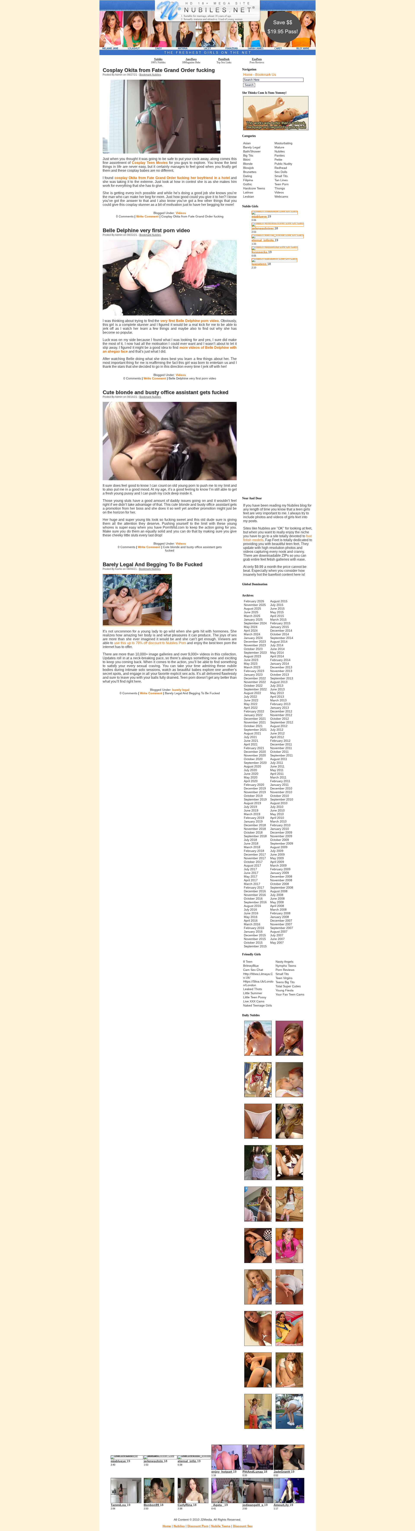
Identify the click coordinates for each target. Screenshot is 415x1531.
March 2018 (252, 847)
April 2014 (277, 656)
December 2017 (255, 854)
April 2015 (277, 616)
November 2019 (255, 792)
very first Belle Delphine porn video (189, 321)
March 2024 (252, 634)
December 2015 (255, 935)
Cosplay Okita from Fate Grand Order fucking (159, 70)
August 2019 (252, 803)
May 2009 (277, 858)
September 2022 (255, 689)
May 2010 (277, 814)
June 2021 (251, 740)
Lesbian (248, 196)
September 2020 (255, 762)
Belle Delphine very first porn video (146, 230)
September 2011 (281, 755)
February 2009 (280, 869)
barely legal (180, 689)
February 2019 (254, 817)
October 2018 (253, 832)
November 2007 (281, 924)
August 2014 (278, 641)
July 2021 (250, 737)
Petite (278, 159)
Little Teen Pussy (254, 997)
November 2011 (281, 748)
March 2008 (278, 909)
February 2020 (254, 784)
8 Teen (247, 961)
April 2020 (251, 781)
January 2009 (279, 873)
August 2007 (278, 931)
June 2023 (251, 660)
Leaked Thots (252, 989)
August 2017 (252, 865)
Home (247, 74)
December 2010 (281, 788)
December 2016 (255, 891)
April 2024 (251, 630)
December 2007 (281, 920)
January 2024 (253, 638)
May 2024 (250, 627)
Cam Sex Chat (253, 970)
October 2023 (253, 649)
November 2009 (281, 836)
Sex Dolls (281, 172)
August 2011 (278, 759)
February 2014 (280, 660)
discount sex (243, 1526)
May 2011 (277, 770)
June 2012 (277, 733)
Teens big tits (285, 982)
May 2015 (277, 612)
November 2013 (281, 671)
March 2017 (252, 884)
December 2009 (281, 832)
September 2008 (281, 887)
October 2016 (253, 898)
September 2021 (255, 729)
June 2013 (277, 689)
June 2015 (277, 608)
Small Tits (281, 176)
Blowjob (248, 168)
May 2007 (277, 942)
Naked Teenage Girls (257, 1005)
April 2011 (277, 773)
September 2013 (281, 678)
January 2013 (279, 707)
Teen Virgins (284, 978)
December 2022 (255, 678)
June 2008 (277, 898)
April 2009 (277, 862)
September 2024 (255, 623)
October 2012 (279, 718)
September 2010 (281, 799)
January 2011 (279, 784)
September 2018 (255, 836)
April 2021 (251, 744)
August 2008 (278, 891)
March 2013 (278, 700)
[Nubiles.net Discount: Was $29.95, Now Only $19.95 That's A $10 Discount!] (207, 54)
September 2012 (281, 722)
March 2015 (278, 619)
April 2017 (251, 880)
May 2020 (250, 777)
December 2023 (255, 641)
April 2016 (251, 920)
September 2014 (281, 638)
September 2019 (255, 799)
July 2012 (276, 729)
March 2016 (252, 924)
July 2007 (276, 935)
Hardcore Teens (254, 188)
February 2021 (254, 748)
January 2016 (253, 931)
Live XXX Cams (253, 1001)
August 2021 (252, 733)
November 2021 (255, 722)
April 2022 (251, 707)
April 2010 (277, 817)
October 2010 (279, 795)
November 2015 (255, 939)
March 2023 (252, 667)
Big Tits (248, 155)
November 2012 (281, 715)
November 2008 (281, 880)
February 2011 (280, 781)
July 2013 (276, 685)
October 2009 (279, 840)
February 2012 (280, 740)
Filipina (248, 180)
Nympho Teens (286, 965)
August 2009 (278, 847)
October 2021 (253, 726)
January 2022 (253, 715)
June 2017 (251, 873)
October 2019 (253, 795)
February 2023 (254, 671)
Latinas (248, 192)
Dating (247, 176)
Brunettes (249, 172)
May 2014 (277, 652)
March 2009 (278, 865)
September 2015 (255, 946)
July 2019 (250, 806)
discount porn (198, 1526)
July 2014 (276, 645)
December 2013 (281, 667)
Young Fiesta (285, 990)
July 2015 (276, 605)
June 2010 (277, 810)
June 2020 (251, 773)
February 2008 (280, 913)
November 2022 (255, 682)
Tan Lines (281, 180)
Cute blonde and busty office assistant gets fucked (165, 392)
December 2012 (281, 711)
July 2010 (276, 806)
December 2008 (281, 876)
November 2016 (255, 895)
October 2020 (253, 759)
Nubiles (158, 59)
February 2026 (254, 601)
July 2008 (276, 895)
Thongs (280, 188)
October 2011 (279, 751)
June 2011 (277, 766)
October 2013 (279, 674)
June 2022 (251, 700)
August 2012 (278, 726)
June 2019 (251, 810)
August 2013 (278, 682)
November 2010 (281, 792)
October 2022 (253, 685)
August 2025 (252, 608)
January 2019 (253, 821)
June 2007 (277, 939)
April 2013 (277, 696)
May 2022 (250, 704)
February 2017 (254, 887)
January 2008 (279, 917)
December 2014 (281, 630)
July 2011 (276, 762)
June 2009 (277, 854)
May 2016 (250, 917)
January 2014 (279, 663)
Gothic (247, 184)
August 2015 (278, 601)
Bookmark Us (265, 74)
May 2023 (250, 663)
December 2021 (255, 718)
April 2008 (277, 906)
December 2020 (255, 751)
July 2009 (276, 851)
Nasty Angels (284, 961)
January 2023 (253, 674)
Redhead (281, 168)
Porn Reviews (285, 970)
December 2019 (255, 788)
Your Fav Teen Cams (290, 994)
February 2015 (280, 623)
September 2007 (281, 928)
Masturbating (283, 143)
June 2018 (251, 843)
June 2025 (251, 612)
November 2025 (255, 605)
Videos (181, 213)
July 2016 (250, 909)
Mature (279, 147)
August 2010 (278, 803)
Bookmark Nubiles (150, 74)
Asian (247, 143)
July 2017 (250, 869)
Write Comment (147, 216)
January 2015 (279, 627)
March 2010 (278, 821)
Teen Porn (282, 184)
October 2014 (279, 634)
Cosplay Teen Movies (150, 163)
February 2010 (280, 825)
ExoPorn (257, 59)
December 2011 (281, 744)
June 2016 (251, 913)
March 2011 (278, 777)
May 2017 (250, 876)
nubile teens (220, 1526)
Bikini (246, 159)
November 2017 (255, 858)
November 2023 (255, 645)
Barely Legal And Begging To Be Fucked (153, 564)
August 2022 (252, 693)
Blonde (248, 163)
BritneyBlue (251, 965)
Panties (280, 155)
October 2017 (253, 862)
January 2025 (253, 619)
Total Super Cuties (288, 986)
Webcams (281, 196)
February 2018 (254, 851)
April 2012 (277, 737)
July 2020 (250, 770)
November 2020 (255, 755)
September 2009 (281, 843)
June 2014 (277, 649)
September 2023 (255, 652)
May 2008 (277, 902)
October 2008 (279, 884)
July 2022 (250, 696)
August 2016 (252, 906)
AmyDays (191, 59)
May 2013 (277, 693)
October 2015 (253, 942)
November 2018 (255, 828)
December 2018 (255, 825)
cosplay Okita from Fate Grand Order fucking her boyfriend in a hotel (172, 178)
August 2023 (252, 656)
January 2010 (279, 828)
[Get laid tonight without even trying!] (275, 129)
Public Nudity (283, 163)
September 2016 (255, 902)
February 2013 (280, 704)
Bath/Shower (252, 151)
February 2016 (254, 928)
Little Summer (252, 993)
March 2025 (252, 616)
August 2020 (252, 766)
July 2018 (250, 840)
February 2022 (254, 711)
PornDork (224, 59)
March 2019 (252, 814)
